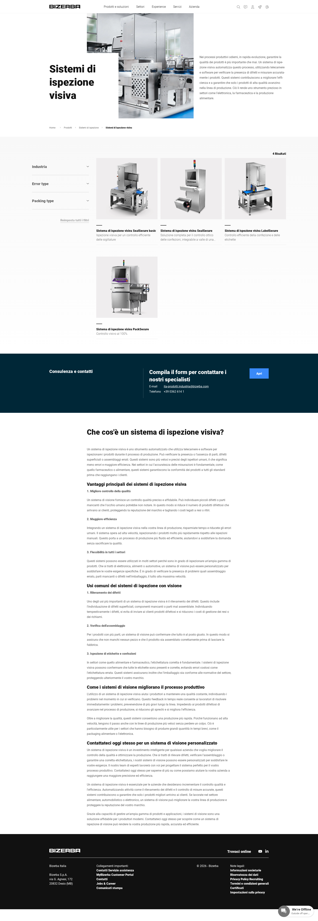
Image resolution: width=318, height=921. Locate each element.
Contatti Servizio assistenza (115, 870)
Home (52, 127)
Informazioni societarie (245, 870)
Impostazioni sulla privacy (247, 892)
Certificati (237, 888)
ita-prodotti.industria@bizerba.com (186, 386)
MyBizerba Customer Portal (114, 875)
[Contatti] (245, 6)
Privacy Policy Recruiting (246, 879)
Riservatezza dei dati (244, 875)
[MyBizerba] (253, 6)
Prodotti (68, 127)
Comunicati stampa (109, 888)
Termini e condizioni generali (249, 883)
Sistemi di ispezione (89, 127)
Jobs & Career (106, 883)
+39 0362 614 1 (174, 391)
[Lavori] (260, 6)
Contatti (101, 879)
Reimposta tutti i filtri (74, 220)
